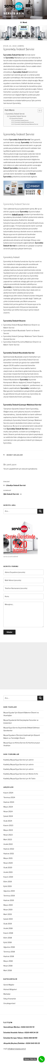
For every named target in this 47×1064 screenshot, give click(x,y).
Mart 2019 (7, 914)
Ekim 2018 (7, 938)
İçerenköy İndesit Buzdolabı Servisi (24, 122)
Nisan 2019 (7, 910)
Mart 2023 (7, 840)
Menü (25, 22)
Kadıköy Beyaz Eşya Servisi (14, 760)
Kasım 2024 (8, 793)
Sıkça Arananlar (9, 999)
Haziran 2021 (8, 854)
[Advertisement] (23, 665)
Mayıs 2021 (8, 858)
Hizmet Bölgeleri (15, 455)
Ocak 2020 (7, 868)
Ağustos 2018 (9, 947)
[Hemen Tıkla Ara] (41, 1059)
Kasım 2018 (8, 933)
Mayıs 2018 (8, 961)
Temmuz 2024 (9, 797)
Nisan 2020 (8, 863)
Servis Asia (13, 13)
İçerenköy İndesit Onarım (21, 120)
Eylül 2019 (7, 886)
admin (21, 46)
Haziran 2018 (8, 956)
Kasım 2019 (8, 877)
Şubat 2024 (8, 816)
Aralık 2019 (8, 872)
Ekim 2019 (7, 882)
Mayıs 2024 (8, 807)
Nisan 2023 (8, 835)
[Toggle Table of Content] (38, 111)
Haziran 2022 (8, 849)
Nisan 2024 (8, 811)
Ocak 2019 (7, 924)
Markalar (6, 994)
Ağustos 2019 (9, 891)
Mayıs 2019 (8, 905)
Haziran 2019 (8, 900)
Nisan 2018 (7, 966)
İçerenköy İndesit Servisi (15, 114)
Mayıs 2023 (8, 830)
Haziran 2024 (8, 802)
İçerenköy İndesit (17, 118)
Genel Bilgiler (8, 985)
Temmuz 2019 (9, 896)
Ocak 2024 (7, 821)
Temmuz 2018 (9, 952)
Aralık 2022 (8, 844)
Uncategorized (9, 1003)
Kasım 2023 (8, 825)
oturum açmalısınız (29, 469)
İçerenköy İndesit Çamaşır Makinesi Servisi (26, 124)
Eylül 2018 (7, 942)
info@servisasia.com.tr (17, 1049)
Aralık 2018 (8, 928)
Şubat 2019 (8, 919)
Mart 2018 (7, 970)
